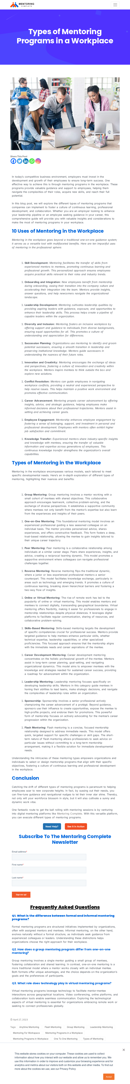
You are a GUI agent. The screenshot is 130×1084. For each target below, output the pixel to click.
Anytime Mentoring (29, 1027)
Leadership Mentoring (101, 1027)
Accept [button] (109, 1076)
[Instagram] (38, 161)
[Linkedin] (26, 161)
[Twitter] (19, 161)
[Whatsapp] (32, 161)
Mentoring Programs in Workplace (30, 1038)
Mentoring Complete (69, 813)
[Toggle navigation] (115, 5)
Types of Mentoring (93, 1038)
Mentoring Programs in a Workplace (64, 1032)
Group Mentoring (75, 1027)
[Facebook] (13, 161)
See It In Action (75, 826)
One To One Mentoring (66, 1038)
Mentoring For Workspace (26, 1032)
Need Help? (52, 826)
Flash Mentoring (53, 1027)
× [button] (124, 1048)
